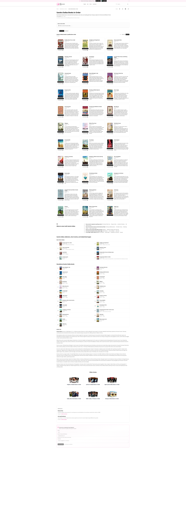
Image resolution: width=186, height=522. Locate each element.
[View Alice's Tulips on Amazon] (110, 93)
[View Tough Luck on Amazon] (110, 210)
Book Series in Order (63, 8)
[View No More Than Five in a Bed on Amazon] (60, 44)
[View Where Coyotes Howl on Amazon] (85, 210)
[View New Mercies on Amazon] (110, 110)
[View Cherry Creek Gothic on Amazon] (110, 44)
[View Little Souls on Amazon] (110, 193)
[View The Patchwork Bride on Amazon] (85, 177)
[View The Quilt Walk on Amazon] (60, 143)
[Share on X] (122, 9)
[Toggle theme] (128, 4)
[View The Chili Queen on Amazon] (60, 110)
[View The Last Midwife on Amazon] (110, 160)
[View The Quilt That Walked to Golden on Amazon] (85, 110)
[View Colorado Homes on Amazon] (60, 77)
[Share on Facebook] (120, 9)
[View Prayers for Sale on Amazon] (60, 93)
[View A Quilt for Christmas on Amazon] (60, 160)
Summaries (94, 4)
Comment (59, 438)
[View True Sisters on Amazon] (85, 143)
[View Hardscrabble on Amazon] (60, 177)
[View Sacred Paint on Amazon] (85, 60)
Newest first (123, 34)
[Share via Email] (125, 9)
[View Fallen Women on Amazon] (110, 143)
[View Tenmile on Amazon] (60, 210)
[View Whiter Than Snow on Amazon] (85, 127)
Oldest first (127, 34)
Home (57, 8)
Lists (87, 4)
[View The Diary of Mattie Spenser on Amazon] (85, 93)
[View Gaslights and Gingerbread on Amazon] (85, 44)
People (85, 4)
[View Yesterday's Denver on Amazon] (60, 60)
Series (91, 4)
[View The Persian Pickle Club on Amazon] (110, 77)
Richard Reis (60, 410)
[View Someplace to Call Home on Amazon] (110, 177)
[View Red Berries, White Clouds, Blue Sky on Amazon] (85, 160)
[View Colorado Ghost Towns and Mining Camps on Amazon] (110, 60)
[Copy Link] (128, 9)
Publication (62, 30)
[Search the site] (116, 4)
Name (59, 430)
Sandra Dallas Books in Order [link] (73, 8)
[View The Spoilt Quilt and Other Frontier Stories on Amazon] (60, 193)
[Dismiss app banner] (129, 1)
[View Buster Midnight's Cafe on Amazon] (85, 77)
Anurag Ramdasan (62, 416)
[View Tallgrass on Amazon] (60, 127)
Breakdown (66, 30)
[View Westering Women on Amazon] (85, 193)
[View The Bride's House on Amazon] (110, 127)
